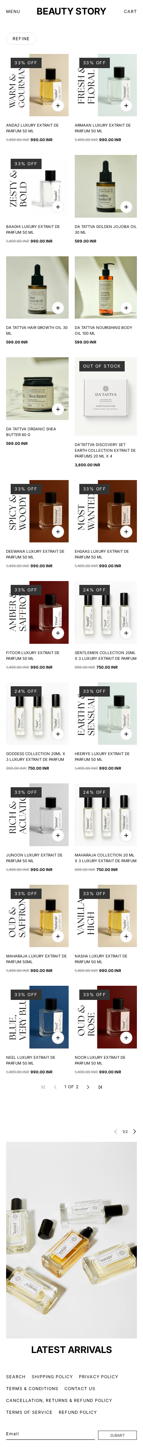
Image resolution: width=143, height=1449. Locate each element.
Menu (13, 11)
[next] (134, 1131)
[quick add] (58, 105)
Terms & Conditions (32, 1388)
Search (16, 1376)
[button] (88, 1087)
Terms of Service (29, 1412)
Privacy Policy (98, 1376)
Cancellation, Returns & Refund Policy (59, 1400)
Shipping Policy (52, 1376)
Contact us (79, 1388)
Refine (21, 38)
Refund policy (78, 1412)
